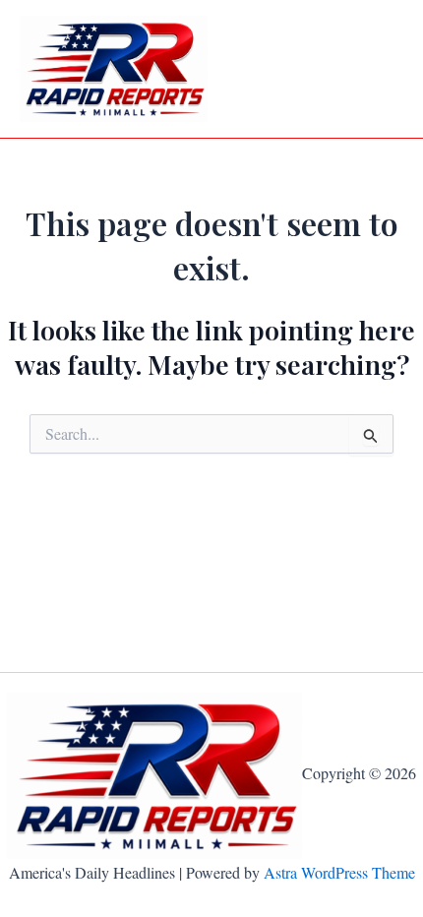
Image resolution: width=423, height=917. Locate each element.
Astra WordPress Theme (339, 872)
